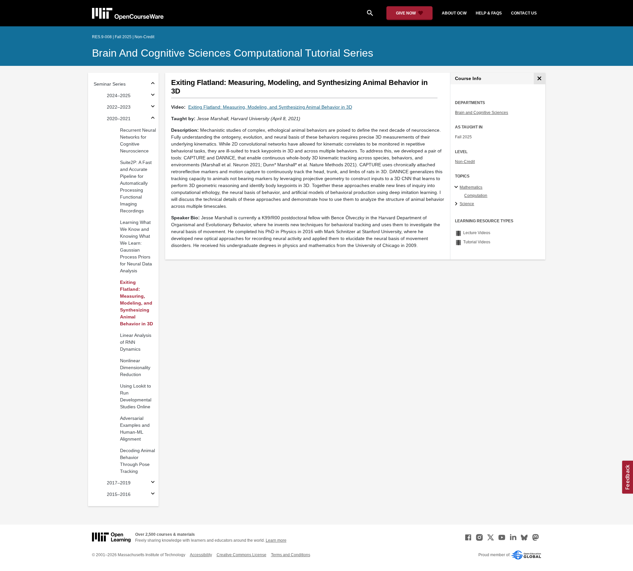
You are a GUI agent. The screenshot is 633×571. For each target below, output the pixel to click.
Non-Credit (465, 161)
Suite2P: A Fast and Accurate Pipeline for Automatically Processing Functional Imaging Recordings (136, 186)
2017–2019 (119, 482)
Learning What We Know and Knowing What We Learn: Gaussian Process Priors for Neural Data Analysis (136, 246)
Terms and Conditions (290, 555)
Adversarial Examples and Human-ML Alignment (135, 429)
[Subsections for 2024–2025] (152, 95)
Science (467, 204)
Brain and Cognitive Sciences (481, 112)
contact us (524, 13)
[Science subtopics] (457, 204)
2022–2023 (119, 107)
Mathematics (471, 187)
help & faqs (489, 13)
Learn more (276, 540)
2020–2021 (119, 118)
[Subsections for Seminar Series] (152, 84)
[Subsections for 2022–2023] (152, 107)
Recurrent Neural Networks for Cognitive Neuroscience (138, 140)
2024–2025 (119, 95)
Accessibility (201, 555)
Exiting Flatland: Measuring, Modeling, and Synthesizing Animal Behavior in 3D (136, 303)
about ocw (454, 13)
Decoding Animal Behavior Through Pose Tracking (137, 461)
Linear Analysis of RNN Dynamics (135, 342)
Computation (475, 195)
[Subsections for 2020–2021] (152, 118)
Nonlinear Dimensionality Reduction (135, 367)
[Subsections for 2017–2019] (152, 482)
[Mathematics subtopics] (457, 187)
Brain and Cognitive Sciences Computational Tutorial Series (232, 53)
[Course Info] (539, 78)
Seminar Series (110, 84)
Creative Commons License (241, 555)
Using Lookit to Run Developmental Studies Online (135, 396)
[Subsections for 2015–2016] (152, 494)
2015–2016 (119, 494)
